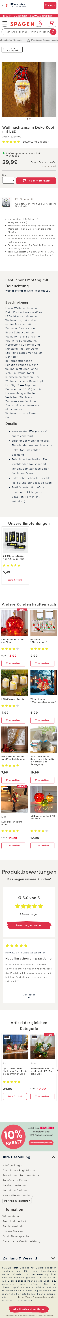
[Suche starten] (53, 31)
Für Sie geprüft (24, 199)
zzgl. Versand (49, 166)
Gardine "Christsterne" (38, 641)
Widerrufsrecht (12, 1216)
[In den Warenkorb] (36, 175)
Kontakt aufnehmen (15, 1190)
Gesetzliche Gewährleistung (21, 1241)
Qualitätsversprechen (16, 1236)
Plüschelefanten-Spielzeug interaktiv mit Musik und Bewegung (42, 760)
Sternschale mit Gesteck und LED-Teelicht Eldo (42, 1071)
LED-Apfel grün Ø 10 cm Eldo (42, 817)
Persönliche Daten (14, 1180)
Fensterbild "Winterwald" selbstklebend (13, 757)
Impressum (8, 1315)
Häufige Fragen (12, 1165)
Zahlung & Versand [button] (20, 1258)
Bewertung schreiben (29, 925)
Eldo (4, 816)
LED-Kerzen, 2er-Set (13, 699)
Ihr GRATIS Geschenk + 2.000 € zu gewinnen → (29, 15)
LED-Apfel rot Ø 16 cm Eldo (12, 641)
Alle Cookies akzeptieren (29, 1309)
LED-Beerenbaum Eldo (11, 823)
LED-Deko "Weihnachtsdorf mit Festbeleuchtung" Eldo (15, 1071)
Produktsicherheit (14, 1221)
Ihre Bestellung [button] (16, 1157)
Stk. (4, 175)
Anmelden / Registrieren (18, 1170)
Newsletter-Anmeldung (17, 1195)
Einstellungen (36, 1315)
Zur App (50, 5)
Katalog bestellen (14, 1185)
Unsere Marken (12, 1231)
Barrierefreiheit (12, 1226)
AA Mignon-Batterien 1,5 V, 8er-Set (13, 557)
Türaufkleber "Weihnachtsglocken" (43, 700)
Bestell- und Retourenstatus (21, 1175)
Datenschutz (49, 1315)
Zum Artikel (15, 580)
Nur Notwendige (22, 1315)
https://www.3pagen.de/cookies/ (37, 1297)
